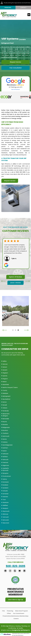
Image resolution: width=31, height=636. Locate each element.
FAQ (3, 611)
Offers (9, 613)
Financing (10, 611)
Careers (16, 618)
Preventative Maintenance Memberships (15, 616)
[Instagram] (10, 570)
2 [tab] (15, 330)
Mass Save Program (21, 611)
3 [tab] (18, 330)
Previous (3, 281)
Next (27, 281)
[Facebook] (5, 570)
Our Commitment (18, 613)
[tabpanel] (16, 311)
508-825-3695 (15, 566)
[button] (28, 14)
